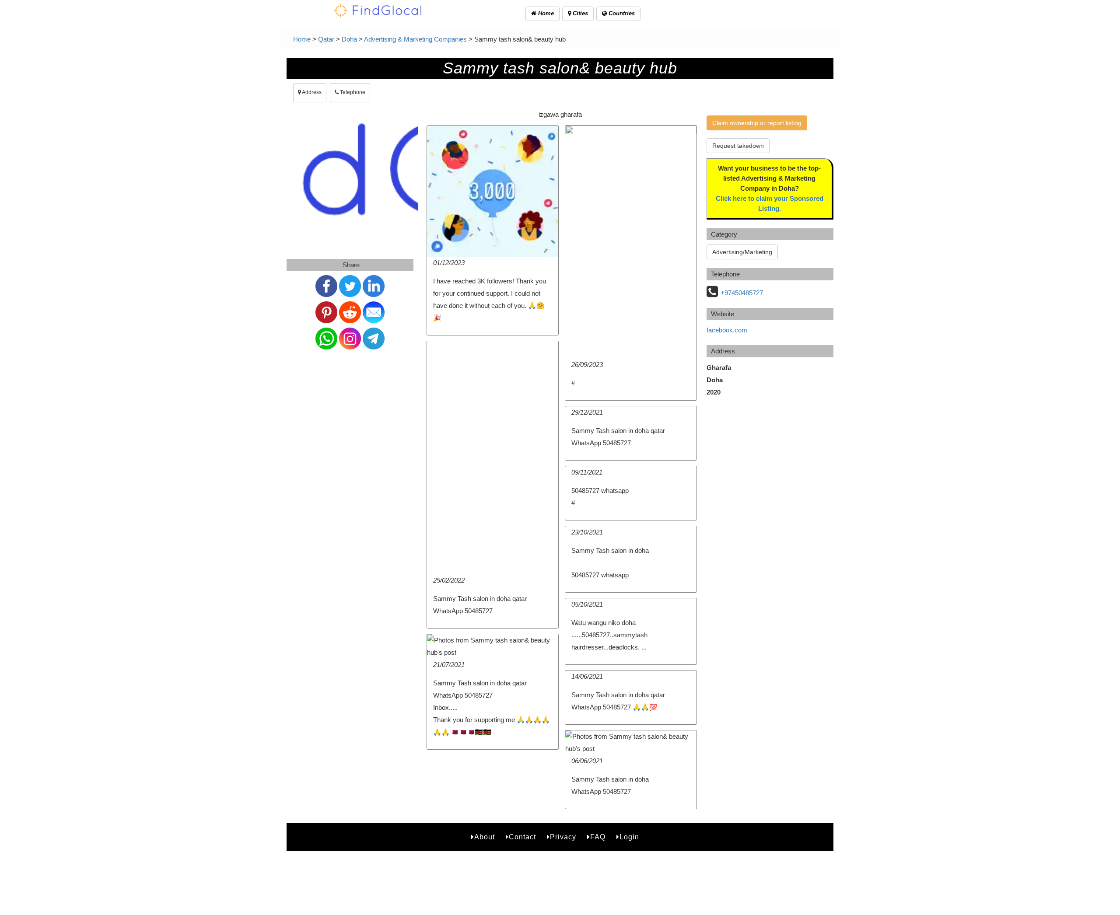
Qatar (326, 39)
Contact (522, 837)
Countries (621, 13)
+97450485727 (742, 293)
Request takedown (738, 145)
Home (545, 13)
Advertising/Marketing (742, 251)
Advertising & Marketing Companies (415, 39)
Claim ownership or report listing (757, 122)
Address (311, 92)
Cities (579, 13)
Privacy (563, 837)
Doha (349, 39)
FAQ (598, 837)
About (484, 837)
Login (629, 837)
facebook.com (727, 330)
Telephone (352, 92)
